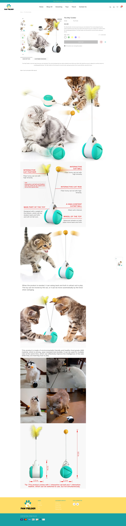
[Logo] (12, 7)
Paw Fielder (75, 20)
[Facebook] (74, 504)
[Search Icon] (110, 7)
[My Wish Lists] (117, 7)
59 (66, 45)
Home (21, 12)
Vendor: (65, 20)
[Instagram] (77, 504)
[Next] (23, 54)
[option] (44, 36)
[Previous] (23, 18)
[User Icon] (114, 7)
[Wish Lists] (101, 42)
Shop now (70, 1)
